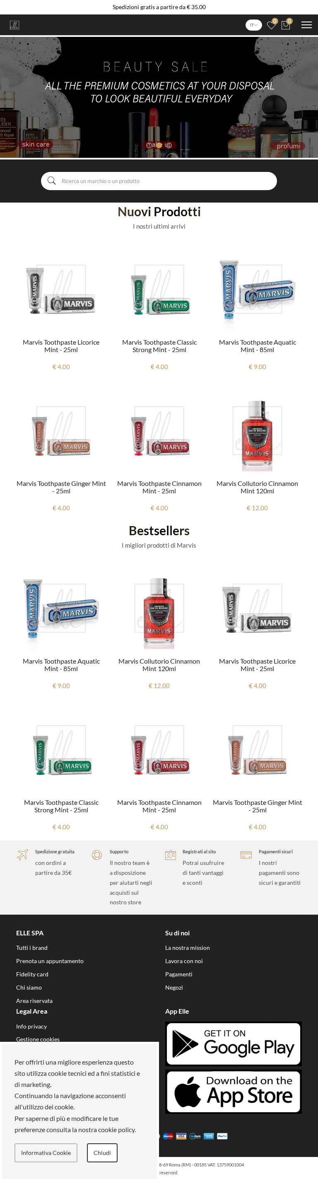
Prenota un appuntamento (50, 960)
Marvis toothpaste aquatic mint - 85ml (257, 345)
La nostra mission (187, 947)
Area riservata (34, 1000)
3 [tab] (169, 145)
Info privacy (31, 1026)
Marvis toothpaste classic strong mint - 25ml (159, 345)
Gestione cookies (38, 1039)
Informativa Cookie (46, 1152)
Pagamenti (179, 974)
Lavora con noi (184, 960)
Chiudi (102, 1152)
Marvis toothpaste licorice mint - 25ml (61, 345)
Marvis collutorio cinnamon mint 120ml (257, 487)
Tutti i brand (32, 947)
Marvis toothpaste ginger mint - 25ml (61, 487)
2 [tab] (159, 145)
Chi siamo (29, 987)
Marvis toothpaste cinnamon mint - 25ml (159, 487)
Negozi (174, 987)
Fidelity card (32, 974)
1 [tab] (149, 145)
